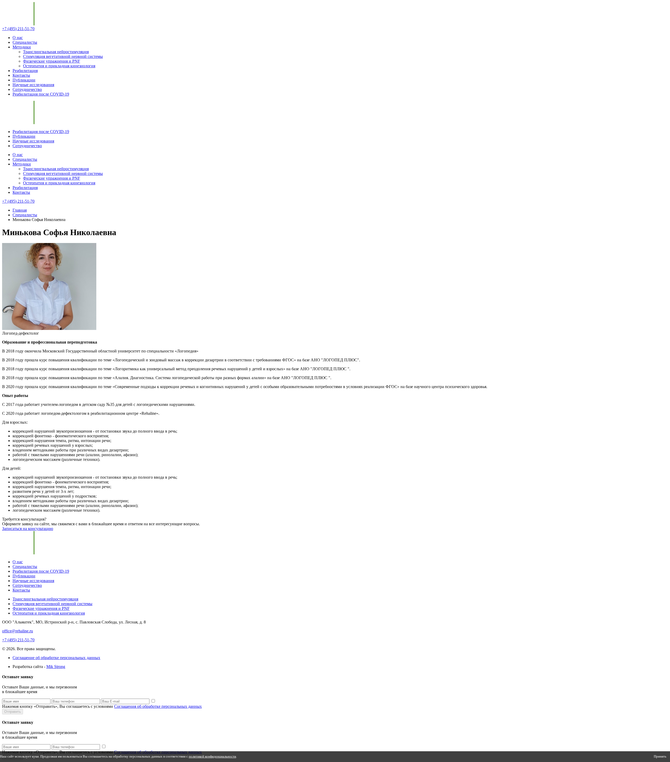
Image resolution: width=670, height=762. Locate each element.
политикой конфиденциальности (212, 756)
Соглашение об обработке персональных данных (56, 657)
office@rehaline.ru (17, 631)
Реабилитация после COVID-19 (41, 94)
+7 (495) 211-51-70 (18, 28)
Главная (20, 210)
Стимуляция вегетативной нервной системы (63, 56)
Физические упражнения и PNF (51, 61)
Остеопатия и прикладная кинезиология (59, 66)
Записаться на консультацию (27, 528)
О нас (18, 37)
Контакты (21, 75)
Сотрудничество (27, 89)
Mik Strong (55, 666)
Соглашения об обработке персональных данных (158, 706)
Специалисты (25, 42)
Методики (22, 47)
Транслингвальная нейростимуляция (56, 51)
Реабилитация (25, 70)
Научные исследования (33, 84)
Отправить (12, 712)
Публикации (24, 80)
